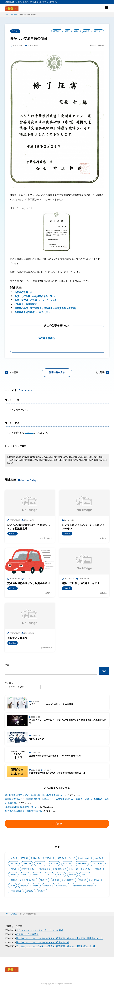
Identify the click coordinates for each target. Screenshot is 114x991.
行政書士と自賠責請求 (26, 304)
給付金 (24, 886)
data (37, 858)
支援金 (31, 880)
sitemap (85, 858)
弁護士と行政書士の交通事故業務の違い (35, 296)
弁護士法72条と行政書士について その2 (35, 300)
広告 (73, 874)
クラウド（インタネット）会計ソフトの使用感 (39, 930)
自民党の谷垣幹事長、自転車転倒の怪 (23, 811)
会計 (75, 869)
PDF (48, 858)
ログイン (29, 432)
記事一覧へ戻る (57, 372)
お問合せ (57, 823)
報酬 (37, 874)
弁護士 (85, 874)
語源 (42, 891)
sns (98, 858)
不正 (13, 869)
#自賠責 (86, 31)
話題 (30, 891)
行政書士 (15, 31)
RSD (61, 858)
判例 (25, 874)
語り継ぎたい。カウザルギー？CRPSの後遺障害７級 (42, 942)
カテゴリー (10, 683)
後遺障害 (16, 880)
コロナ (54, 864)
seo (72, 858)
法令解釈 (69, 880)
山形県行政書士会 (23, 292)
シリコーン (97, 864)
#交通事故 (56, 31)
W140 (14, 864)
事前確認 (45, 869)
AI (13, 858)
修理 (13, 874)
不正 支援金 (28, 869)
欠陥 (56, 880)
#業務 (67, 31)
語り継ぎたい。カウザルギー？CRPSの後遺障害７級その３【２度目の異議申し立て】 (59, 938)
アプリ (40, 864)
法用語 (95, 880)
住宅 (87, 869)
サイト (67, 864)
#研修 (76, 31)
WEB (27, 864)
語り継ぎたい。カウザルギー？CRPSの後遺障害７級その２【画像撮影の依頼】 (56, 946)
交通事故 (61, 869)
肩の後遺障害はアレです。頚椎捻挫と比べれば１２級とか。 (35, 795)
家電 (61, 874)
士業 (49, 874)
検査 (44, 880)
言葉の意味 (16, 891)
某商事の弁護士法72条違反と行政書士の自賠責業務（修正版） (46, 308)
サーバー (81, 864)
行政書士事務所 (46, 338)
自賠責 (48, 886)
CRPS (24, 858)
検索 (7, 665)
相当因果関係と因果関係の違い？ (21, 807)
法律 (83, 880)
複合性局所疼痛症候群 (83, 886)
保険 (98, 869)
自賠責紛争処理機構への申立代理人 (32, 312)
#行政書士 (98, 31)
